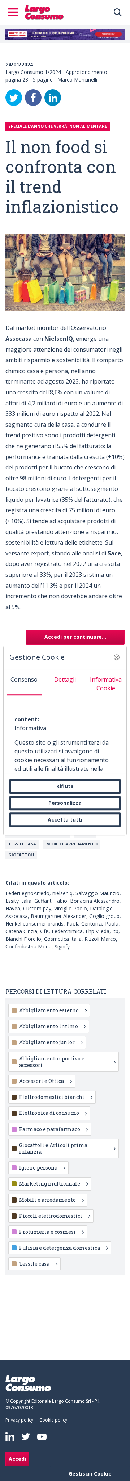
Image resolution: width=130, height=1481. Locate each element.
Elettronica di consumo (49, 1112)
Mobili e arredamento (72, 844)
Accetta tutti (65, 819)
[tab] (24, 682)
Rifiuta (65, 786)
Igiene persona (38, 1167)
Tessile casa (34, 1263)
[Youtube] (42, 1436)
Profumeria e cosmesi (47, 1231)
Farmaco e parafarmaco (49, 1129)
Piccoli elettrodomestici (50, 1215)
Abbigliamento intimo (48, 1026)
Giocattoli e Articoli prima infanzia (53, 1148)
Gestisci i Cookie (90, 1473)
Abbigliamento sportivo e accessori (51, 1061)
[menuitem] (20, 1420)
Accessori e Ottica (41, 1080)
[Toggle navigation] (15, 12)
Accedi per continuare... (75, 636)
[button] (116, 657)
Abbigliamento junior (47, 1042)
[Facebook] (33, 97)
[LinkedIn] (52, 97)
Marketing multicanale (49, 1183)
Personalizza (65, 802)
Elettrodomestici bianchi (51, 1096)
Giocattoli (21, 854)
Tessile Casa (22, 844)
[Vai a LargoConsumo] (44, 12)
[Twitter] (13, 97)
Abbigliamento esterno (49, 1010)
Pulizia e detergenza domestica (59, 1247)
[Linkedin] (9, 1436)
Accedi (17, 1458)
